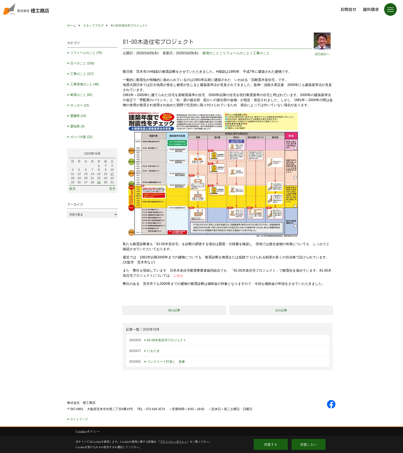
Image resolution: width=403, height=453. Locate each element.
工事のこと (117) (82, 73)
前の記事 (174, 310)
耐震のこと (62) (81, 94)
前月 (72, 188)
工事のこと (261, 53)
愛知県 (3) (77, 126)
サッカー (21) (79, 105)
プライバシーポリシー (173, 442)
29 (99, 182)
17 (112, 174)
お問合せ (348, 9)
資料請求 (371, 9)
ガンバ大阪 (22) (81, 137)
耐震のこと (211, 53)
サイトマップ (79, 419)
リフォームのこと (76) (86, 52)
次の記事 (281, 310)
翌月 (112, 188)
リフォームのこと (236, 53)
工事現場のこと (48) (84, 84)
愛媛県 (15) (78, 116)
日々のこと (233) (82, 63)
